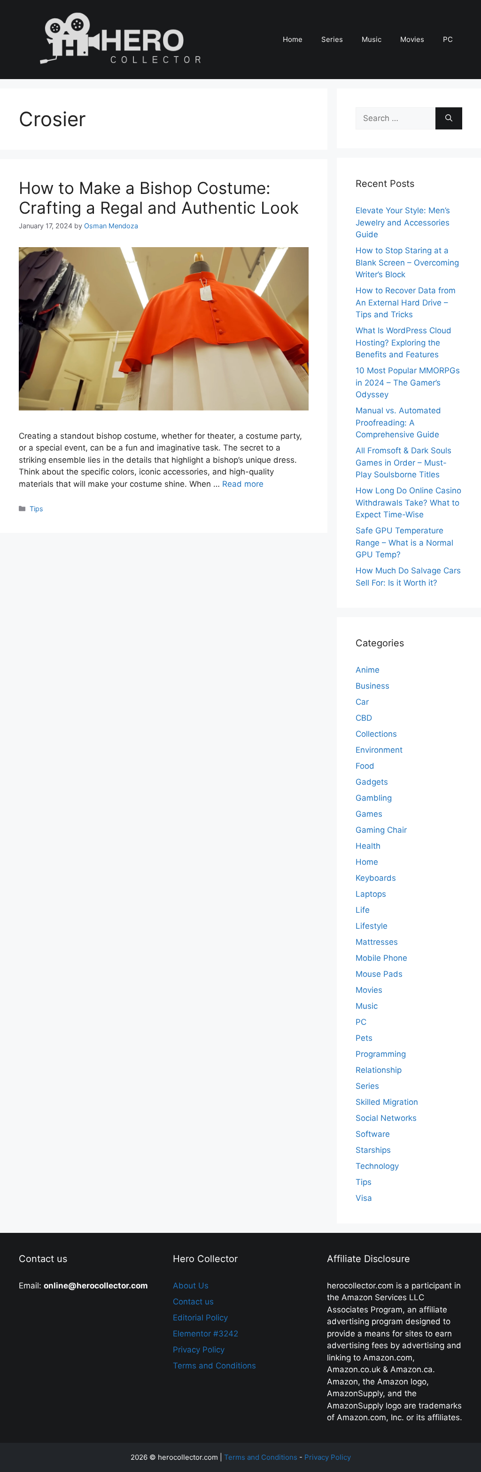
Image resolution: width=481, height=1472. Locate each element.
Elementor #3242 (205, 1333)
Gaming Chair (381, 830)
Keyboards (376, 878)
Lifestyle (372, 926)
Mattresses (377, 942)
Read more (243, 484)
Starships (373, 1150)
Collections (376, 734)
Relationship (379, 1070)
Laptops (371, 894)
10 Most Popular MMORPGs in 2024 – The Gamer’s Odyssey (408, 382)
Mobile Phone (381, 958)
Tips (36, 509)
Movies (412, 39)
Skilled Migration (387, 1102)
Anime (368, 670)
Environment (379, 750)
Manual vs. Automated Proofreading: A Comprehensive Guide (398, 422)
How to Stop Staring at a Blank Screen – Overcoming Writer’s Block (407, 262)
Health (368, 846)
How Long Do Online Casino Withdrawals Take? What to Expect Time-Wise (408, 502)
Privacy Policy (199, 1349)
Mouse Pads (379, 974)
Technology (377, 1166)
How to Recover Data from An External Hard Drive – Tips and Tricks (406, 302)
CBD (364, 718)
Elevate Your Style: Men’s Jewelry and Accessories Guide (403, 222)
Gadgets (372, 782)
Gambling (374, 798)
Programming (381, 1054)
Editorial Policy (200, 1317)
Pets (364, 1038)
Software (373, 1134)
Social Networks (386, 1118)
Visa (364, 1198)
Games (369, 814)
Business (372, 686)
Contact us (193, 1301)
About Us (191, 1285)
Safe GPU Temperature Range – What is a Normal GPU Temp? (404, 542)
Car (362, 702)
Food (365, 766)
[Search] (448, 118)
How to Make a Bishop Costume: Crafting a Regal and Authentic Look (159, 197)
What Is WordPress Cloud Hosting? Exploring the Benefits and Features (403, 342)
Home (293, 39)
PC (448, 39)
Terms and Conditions (214, 1365)
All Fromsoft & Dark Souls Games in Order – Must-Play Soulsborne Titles (403, 462)
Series (332, 39)
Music (371, 39)
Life (363, 910)
